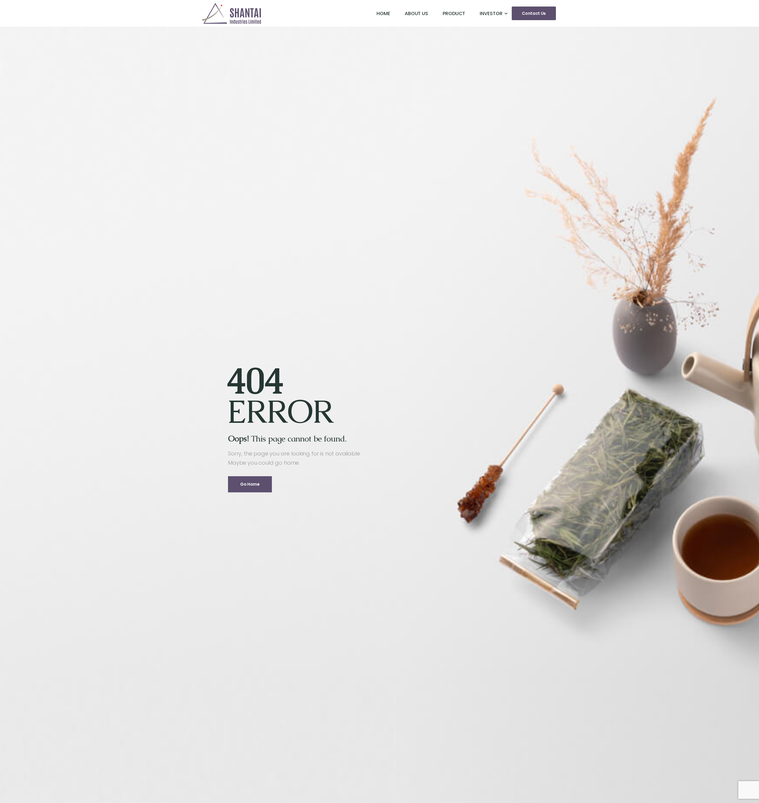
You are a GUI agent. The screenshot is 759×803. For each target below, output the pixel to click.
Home (383, 13)
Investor (491, 13)
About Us (416, 13)
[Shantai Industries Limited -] (231, 13)
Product (454, 13)
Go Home (250, 484)
